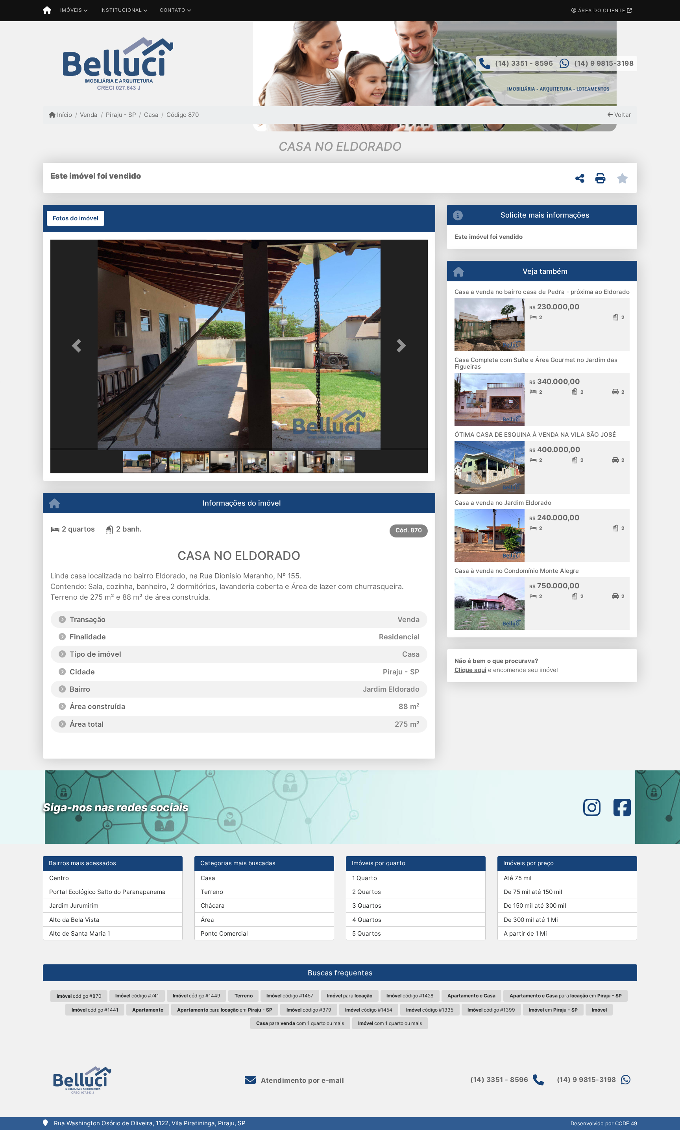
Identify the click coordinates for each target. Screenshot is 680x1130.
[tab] (75, 218)
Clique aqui (470, 670)
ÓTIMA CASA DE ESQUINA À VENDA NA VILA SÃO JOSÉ (535, 434)
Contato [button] (172, 10)
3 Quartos (366, 905)
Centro (59, 878)
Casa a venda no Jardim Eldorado (503, 502)
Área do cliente (602, 10)
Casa (151, 114)
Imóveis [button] (71, 10)
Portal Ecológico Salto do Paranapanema (107, 892)
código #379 (308, 1010)
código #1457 (289, 996)
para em (566, 996)
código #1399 (491, 1010)
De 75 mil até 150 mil (533, 892)
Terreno (212, 892)
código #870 (79, 996)
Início (63, 114)
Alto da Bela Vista (74, 919)
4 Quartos (366, 919)
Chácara (213, 905)
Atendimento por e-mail (301, 1080)
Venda (89, 114)
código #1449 (196, 996)
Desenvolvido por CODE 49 (604, 1123)
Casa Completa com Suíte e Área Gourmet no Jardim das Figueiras (536, 363)
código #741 (137, 996)
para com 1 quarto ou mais (300, 1023)
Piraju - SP (121, 114)
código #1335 (429, 1010)
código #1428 (410, 996)
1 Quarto (364, 878)
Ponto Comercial (224, 933)
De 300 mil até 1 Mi (531, 919)
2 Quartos (366, 892)
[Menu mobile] (47, 11)
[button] (78, 345)
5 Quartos (366, 933)
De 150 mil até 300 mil (535, 905)
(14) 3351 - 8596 (524, 63)
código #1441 (95, 1010)
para (349, 996)
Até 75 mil (518, 878)
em (553, 1010)
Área (207, 919)
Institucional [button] (121, 10)
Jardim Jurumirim (73, 905)
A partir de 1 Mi (525, 933)
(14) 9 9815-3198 (604, 63)
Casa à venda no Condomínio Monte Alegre (517, 570)
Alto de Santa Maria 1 (79, 933)
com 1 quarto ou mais (390, 1023)
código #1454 (368, 1010)
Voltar (622, 114)
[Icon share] (592, 807)
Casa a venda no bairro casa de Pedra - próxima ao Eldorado (542, 291)
